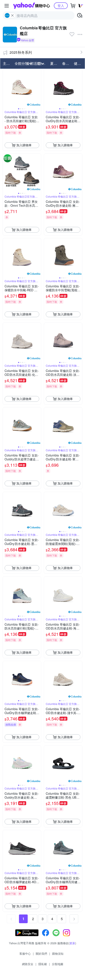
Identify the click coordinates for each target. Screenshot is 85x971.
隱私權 (42, 964)
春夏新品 (66, 63)
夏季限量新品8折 (54, 63)
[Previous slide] (5, 88)
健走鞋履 (78, 63)
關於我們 (41, 953)
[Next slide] (38, 88)
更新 (72, 943)
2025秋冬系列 (21, 52)
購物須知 (57, 953)
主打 (6, 63)
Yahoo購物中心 (31, 6)
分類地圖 (57, 964)
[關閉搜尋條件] (12, 15)
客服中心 (25, 953)
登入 (61, 5)
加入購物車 (24, 145)
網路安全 (27, 964)
